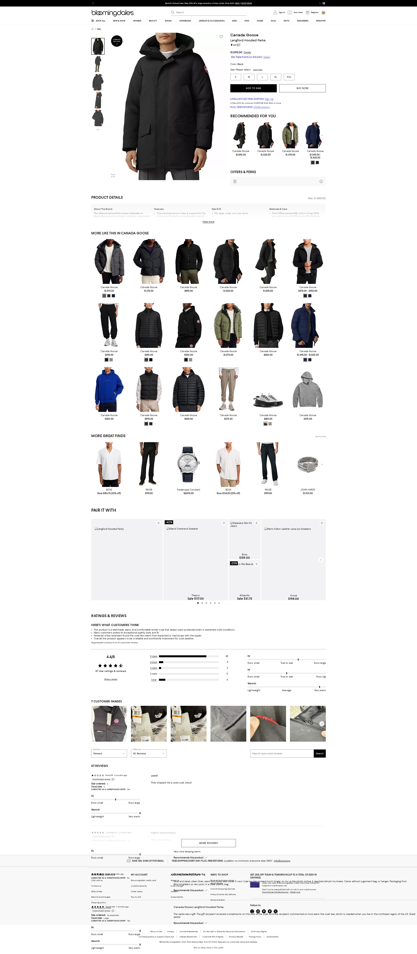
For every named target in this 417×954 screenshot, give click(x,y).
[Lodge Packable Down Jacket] (189, 261)
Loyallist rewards (139, 886)
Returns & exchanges (100, 897)
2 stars (153, 673)
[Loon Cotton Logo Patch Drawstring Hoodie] (308, 389)
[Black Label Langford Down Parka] (240, 135)
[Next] (321, 135)
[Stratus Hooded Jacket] (189, 389)
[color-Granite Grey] (104, 295)
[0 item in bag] (323, 12)
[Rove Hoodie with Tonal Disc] (109, 389)
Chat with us (97, 880)
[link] (240, 153)
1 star (154, 679)
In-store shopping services (222, 889)
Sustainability (177, 897)
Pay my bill (136, 897)
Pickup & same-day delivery (223, 894)
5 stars (154, 656)
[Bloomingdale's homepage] (92, 29)
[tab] (98, 46)
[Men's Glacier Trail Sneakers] (268, 389)
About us (175, 880)
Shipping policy (98, 902)
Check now (295, 892)
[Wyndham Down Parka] (315, 135)
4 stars (153, 662)
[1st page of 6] (198, 603)
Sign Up (269, 99)
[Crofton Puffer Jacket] (149, 261)
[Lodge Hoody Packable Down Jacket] (308, 261)
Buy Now (303, 88)
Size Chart (257, 70)
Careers (174, 891)
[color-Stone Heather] (111, 359)
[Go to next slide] (320, 3)
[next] (321, 559)
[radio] (313, 162)
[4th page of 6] (210, 603)
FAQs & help (96, 891)
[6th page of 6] (219, 603)
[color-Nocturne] (146, 359)
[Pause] (324, 3)
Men (99, 29)
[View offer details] (278, 181)
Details (247, 52)
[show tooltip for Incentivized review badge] (112, 779)
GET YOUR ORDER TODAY (187, 3)
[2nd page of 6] (202, 603)
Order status (137, 891)
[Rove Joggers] (109, 325)
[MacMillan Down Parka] (109, 261)
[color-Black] (317, 162)
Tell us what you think (101, 908)
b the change (177, 886)
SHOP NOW (256, 3)
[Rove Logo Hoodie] (189, 325)
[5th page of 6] (215, 603)
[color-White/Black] (265, 423)
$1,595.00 (236, 52)
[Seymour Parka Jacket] (290, 135)
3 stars (154, 668)
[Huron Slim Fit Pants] (228, 389)
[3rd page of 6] (206, 603)
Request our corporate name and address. (238, 942)
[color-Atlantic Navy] (312, 162)
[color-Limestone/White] (270, 423)
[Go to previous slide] (93, 3)
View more (208, 222)
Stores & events (217, 900)
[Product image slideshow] (167, 106)
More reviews (208, 843)
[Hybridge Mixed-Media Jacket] (149, 325)
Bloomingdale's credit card (143, 880)
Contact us (96, 886)
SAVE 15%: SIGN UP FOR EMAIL (148, 861)
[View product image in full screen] (113, 176)
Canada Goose (244, 35)
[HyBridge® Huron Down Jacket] (268, 325)
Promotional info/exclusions (275, 892)
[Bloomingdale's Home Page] (112, 13)
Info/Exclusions (261, 107)
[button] (158, 106)
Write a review (110, 679)
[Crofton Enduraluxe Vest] (149, 389)
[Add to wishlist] (221, 37)
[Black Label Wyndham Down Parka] (265, 135)
